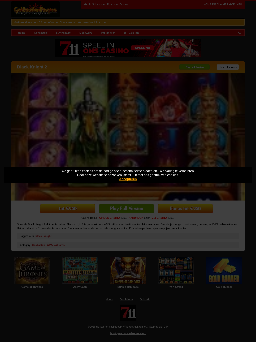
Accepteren (128, 179)
